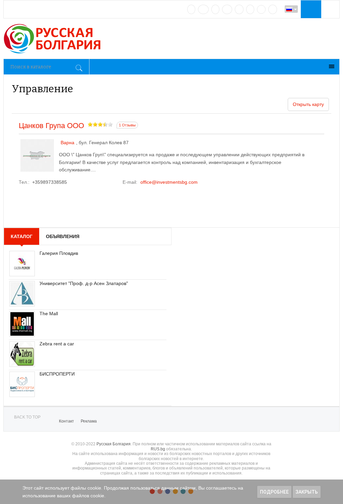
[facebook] (203, 9)
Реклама (89, 421)
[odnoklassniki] (227, 9)
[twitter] (215, 9)
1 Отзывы (127, 125)
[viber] (261, 9)
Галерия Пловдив (59, 253)
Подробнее (274, 492)
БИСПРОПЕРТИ (57, 374)
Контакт (66, 421)
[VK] (191, 9)
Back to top (27, 417)
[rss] (272, 9)
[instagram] (239, 9)
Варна (67, 142)
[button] (310, 9)
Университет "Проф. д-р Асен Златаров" (84, 283)
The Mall (49, 313)
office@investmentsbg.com (169, 182)
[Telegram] (250, 9)
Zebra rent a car (57, 343)
